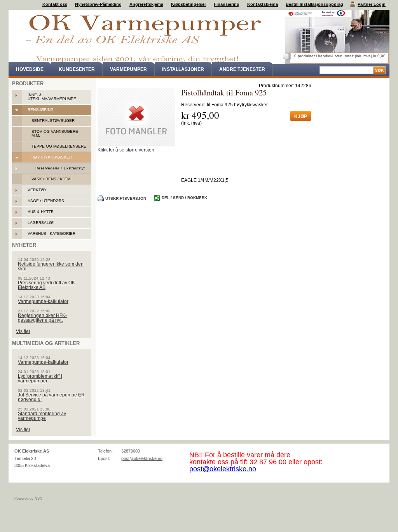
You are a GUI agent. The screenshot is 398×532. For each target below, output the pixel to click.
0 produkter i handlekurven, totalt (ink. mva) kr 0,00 (340, 56)
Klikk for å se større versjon (126, 150)
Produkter (28, 83)
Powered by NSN (28, 498)
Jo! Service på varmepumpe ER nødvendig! (51, 397)
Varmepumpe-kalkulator (43, 301)
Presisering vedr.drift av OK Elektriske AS (46, 285)
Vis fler (23, 331)
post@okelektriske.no (141, 458)
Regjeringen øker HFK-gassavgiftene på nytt (42, 318)
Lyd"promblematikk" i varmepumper (40, 378)
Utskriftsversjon (125, 198)
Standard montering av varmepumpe (42, 416)
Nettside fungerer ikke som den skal (51, 266)
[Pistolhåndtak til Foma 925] (136, 117)
